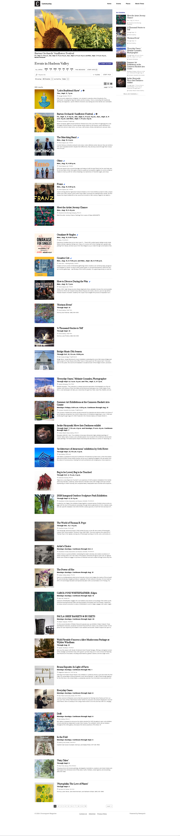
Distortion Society (63, 477)
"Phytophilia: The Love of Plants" (72, 784)
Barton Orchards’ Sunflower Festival (75, 114)
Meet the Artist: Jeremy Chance (72, 208)
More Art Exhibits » (131, 94)
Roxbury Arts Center (63, 742)
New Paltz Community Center (66, 695)
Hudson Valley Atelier (64, 575)
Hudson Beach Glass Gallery (66, 432)
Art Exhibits (120, 12)
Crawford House (62, 528)
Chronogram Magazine (48, 813)
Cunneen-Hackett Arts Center (66, 410)
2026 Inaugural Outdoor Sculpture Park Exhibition (82, 496)
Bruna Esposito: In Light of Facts (73, 667)
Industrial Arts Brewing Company (67, 212)
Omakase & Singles (66, 235)
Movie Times (139, 4)
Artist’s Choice (64, 546)
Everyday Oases (64, 690)
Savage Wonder (62, 96)
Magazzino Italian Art (64, 672)
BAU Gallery (61, 719)
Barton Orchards (63, 121)
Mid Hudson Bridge (63, 357)
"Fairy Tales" (63, 760)
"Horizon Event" (64, 305)
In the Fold (62, 737)
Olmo (59, 161)
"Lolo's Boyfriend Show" (68, 91)
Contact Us (83, 814)
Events (118, 4)
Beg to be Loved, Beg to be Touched (74, 472)
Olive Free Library (63, 765)
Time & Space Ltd (63, 142)
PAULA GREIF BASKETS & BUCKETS (76, 616)
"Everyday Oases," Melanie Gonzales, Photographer (81, 379)
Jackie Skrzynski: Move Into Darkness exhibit (79, 426)
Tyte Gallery (61, 454)
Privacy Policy (102, 814)
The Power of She (65, 570)
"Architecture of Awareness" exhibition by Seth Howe (82, 449)
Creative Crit (63, 258)
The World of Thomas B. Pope (71, 523)
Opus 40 (60, 598)
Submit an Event (106, 63)
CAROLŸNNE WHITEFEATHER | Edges (77, 593)
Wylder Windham (63, 647)
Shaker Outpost (62, 621)
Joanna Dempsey (63, 384)
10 (85, 806)
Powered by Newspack (137, 813)
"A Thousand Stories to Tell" (70, 328)
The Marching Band (66, 137)
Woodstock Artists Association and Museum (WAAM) (72, 501)
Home (109, 4)
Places (128, 4)
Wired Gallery (62, 310)
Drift (59, 714)
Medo (60, 240)
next (108, 806)
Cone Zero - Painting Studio (66, 263)
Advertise (92, 814)
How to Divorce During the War (72, 281)
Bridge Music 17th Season (69, 352)
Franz (60, 184)
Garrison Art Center (63, 789)
